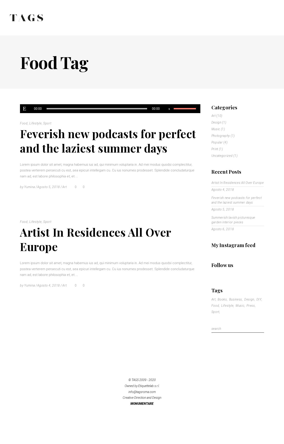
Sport (47, 123)
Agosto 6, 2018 (222, 229)
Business (235, 299)
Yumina (29, 187)
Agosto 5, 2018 (48, 187)
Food (24, 123)
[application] (110, 108)
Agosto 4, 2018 (48, 285)
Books (222, 299)
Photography (220, 136)
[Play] (24, 108)
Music (215, 129)
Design (216, 122)
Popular (217, 142)
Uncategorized (222, 155)
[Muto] (169, 108)
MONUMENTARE (142, 403)
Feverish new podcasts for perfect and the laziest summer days (108, 140)
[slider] (185, 108)
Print (214, 149)
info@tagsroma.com (142, 392)
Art (64, 187)
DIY (258, 299)
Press (251, 305)
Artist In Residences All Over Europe (95, 239)
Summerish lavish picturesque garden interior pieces (233, 220)
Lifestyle (35, 123)
